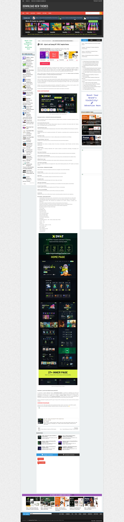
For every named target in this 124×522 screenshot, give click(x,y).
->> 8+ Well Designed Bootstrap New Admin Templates (91, 68)
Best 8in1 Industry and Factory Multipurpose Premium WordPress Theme (28, 101)
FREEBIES (49, 13)
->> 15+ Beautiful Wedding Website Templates (90, 64)
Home (23, 1)
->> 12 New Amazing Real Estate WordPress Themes (91, 70)
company (51, 422)
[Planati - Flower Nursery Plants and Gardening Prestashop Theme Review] (33, 506)
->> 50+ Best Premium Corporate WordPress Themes (91, 86)
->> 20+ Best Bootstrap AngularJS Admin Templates (91, 69)
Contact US (28, 1)
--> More (24, 183)
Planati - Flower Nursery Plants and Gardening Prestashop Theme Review (64, 17)
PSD (72, 514)
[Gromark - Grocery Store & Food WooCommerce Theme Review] (77, 506)
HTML (76, 514)
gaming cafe (73, 422)
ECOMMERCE (39, 13)
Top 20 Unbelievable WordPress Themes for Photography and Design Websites (28, 165)
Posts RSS (93, 520)
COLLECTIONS (33, 13)
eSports (58, 422)
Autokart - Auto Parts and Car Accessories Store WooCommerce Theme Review (61, 509)
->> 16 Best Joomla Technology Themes (89, 85)
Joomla (80, 514)
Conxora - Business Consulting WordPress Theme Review (37, 17)
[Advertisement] (91, 209)
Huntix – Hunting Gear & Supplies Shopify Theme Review (92, 17)
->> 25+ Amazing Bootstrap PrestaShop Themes (90, 62)
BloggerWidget (32, 182)
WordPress (90, 514)
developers (54, 422)
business (47, 422)
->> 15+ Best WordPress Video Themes (89, 89)
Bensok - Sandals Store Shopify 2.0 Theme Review (91, 142)
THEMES (27, 13)
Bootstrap (96, 514)
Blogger (84, 514)
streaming (71, 423)
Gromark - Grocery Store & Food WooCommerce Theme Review (91, 122)
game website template (67, 422)
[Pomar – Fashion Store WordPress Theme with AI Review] (91, 506)
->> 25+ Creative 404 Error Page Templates (89, 82)
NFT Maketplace (53, 423)
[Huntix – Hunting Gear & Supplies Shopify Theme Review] (47, 506)
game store (61, 422)
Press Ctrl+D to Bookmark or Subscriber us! (38, 1)
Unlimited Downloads (43, 403)
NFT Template (58, 423)
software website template (65, 423)
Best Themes (61, 514)
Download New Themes (35, 6)
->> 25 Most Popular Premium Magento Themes (90, 61)
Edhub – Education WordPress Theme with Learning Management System (27, 115)
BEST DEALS (45, 13)
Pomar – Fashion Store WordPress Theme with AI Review (91, 132)
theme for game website (46, 40)
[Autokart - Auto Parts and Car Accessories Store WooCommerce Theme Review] (62, 506)
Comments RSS (99, 520)
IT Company (48, 423)
